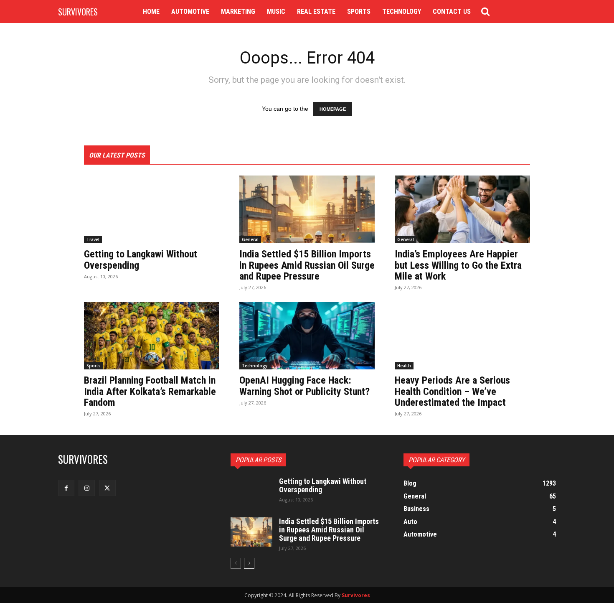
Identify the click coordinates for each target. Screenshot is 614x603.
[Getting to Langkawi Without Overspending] (151, 209)
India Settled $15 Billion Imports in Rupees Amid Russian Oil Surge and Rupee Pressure (307, 265)
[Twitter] (107, 488)
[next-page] (249, 563)
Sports (93, 366)
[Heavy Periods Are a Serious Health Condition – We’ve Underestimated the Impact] (462, 335)
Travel (92, 239)
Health (404, 366)
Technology (254, 366)
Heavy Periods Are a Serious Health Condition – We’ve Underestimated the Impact (452, 391)
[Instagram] (87, 488)
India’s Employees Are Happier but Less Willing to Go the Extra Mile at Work (458, 265)
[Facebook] (66, 488)
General (250, 239)
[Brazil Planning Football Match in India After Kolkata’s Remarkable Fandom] (151, 335)
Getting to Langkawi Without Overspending (140, 259)
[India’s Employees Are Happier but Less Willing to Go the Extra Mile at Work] (462, 209)
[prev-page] (236, 563)
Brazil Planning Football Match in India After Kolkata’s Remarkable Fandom (150, 391)
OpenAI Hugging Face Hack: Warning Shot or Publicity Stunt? (304, 385)
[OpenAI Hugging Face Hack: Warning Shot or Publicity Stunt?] (307, 335)
